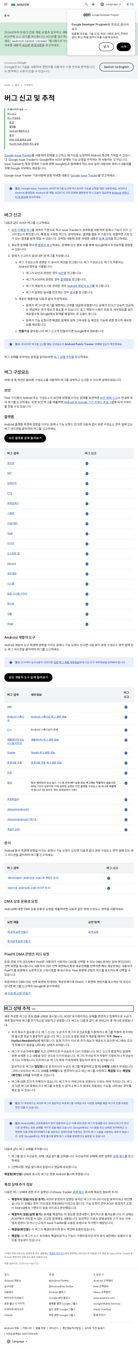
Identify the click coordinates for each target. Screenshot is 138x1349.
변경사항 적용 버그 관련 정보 (46, 762)
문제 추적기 (99, 1315)
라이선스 (54, 1328)
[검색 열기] (86, 4)
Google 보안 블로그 (59, 1297)
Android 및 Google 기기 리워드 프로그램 (89, 402)
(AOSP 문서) (29, 887)
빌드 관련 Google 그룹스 (62, 1309)
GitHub (8, 1315)
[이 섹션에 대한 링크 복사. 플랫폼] (17, 417)
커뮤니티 (27, 1328)
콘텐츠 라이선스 (57, 1253)
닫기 (106, 47)
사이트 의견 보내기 (94, 1328)
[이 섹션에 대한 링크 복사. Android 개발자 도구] (38, 638)
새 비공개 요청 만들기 (18, 941)
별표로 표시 (45, 245)
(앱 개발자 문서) (33, 877)
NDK (9, 782)
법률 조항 (41, 1328)
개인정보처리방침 (71, 1328)
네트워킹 (12, 573)
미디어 (10, 543)
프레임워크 (13, 503)
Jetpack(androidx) (18, 809)
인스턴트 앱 (13, 553)
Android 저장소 (12, 1280)
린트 (9, 772)
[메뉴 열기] (5, 4)
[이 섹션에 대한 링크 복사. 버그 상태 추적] (33, 1009)
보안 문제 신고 (109, 398)
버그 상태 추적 (62, 357)
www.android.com (104, 1297)
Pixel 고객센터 (100, 1286)
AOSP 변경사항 (32, 45)
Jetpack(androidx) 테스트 (22, 819)
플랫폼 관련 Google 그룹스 (63, 1303)
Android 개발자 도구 (79, 286)
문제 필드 (119, 1156)
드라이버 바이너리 (14, 1309)
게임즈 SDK (13, 829)
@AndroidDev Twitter (61, 1286)
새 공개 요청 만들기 (17, 932)
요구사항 (9, 1286)
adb (9, 706)
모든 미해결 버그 (22, 230)
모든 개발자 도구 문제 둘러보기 (28, 677)
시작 (123, 47)
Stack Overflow (102, 1309)
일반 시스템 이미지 (17, 593)
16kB (10, 533)
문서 (7, 15)
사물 (9, 613)
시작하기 (28, 85)
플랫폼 (64, 279)
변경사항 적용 (14, 762)
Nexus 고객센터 (101, 1292)
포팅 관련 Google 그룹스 (62, 1315)
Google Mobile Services (106, 1303)
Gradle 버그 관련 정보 (43, 752)
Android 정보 (11, 1328)
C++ (9, 729)
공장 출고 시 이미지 (14, 1303)
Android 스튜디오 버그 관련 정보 (48, 716)
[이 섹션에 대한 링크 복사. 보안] (14, 391)
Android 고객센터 (103, 1280)
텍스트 (10, 603)
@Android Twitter (59, 1280)
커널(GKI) (12, 523)
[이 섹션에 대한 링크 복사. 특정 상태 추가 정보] (36, 1185)
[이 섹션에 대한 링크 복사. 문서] (14, 843)
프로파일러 (13, 799)
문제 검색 (105, 239)
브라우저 (12, 483)
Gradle (11, 752)
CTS (9, 493)
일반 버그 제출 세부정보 (66, 662)
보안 (61, 273)
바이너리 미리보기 (14, 1297)
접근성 (10, 463)
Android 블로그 (57, 1292)
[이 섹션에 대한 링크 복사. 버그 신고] (24, 215)
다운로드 (9, 1292)
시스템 (10, 583)
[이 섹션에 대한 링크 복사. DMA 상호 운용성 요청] (41, 902)
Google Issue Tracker (84, 175)
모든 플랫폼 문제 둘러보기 (25, 438)
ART (9, 473)
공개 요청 (93, 932)
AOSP (7, 85)
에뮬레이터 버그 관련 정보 (45, 739)
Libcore (11, 563)
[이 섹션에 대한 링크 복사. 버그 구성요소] (32, 372)
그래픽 (10, 513)
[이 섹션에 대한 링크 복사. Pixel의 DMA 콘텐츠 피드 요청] (52, 954)
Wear (10, 623)
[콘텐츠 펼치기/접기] (26, 109)
